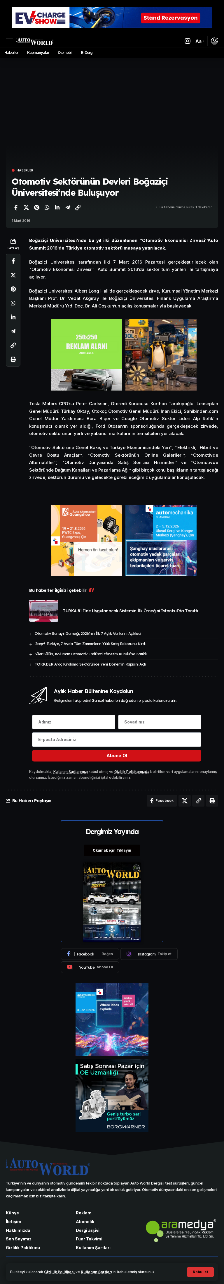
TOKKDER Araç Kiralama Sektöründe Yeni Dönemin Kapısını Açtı (90, 664)
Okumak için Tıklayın (112, 850)
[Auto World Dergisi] (34, 41)
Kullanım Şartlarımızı (70, 771)
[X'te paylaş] (26, 207)
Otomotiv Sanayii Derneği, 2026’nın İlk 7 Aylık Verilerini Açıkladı (88, 633)
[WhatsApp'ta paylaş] (47, 207)
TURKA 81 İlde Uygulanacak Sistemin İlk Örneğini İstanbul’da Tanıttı (130, 610)
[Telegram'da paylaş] (68, 207)
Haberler (25, 170)
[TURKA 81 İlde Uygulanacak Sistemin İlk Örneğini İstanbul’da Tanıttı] (43, 611)
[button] (200, 1272)
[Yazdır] (13, 359)
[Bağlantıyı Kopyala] (78, 207)
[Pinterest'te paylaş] (36, 207)
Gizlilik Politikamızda (131, 771)
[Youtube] (90, 967)
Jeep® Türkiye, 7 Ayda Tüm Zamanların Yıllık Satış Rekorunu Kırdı (90, 643)
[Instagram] (149, 954)
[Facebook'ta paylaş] (16, 207)
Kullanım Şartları (96, 1272)
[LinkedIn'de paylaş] (57, 207)
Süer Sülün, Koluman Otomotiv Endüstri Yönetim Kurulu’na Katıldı (91, 654)
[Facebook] (90, 954)
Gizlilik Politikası (59, 1272)
